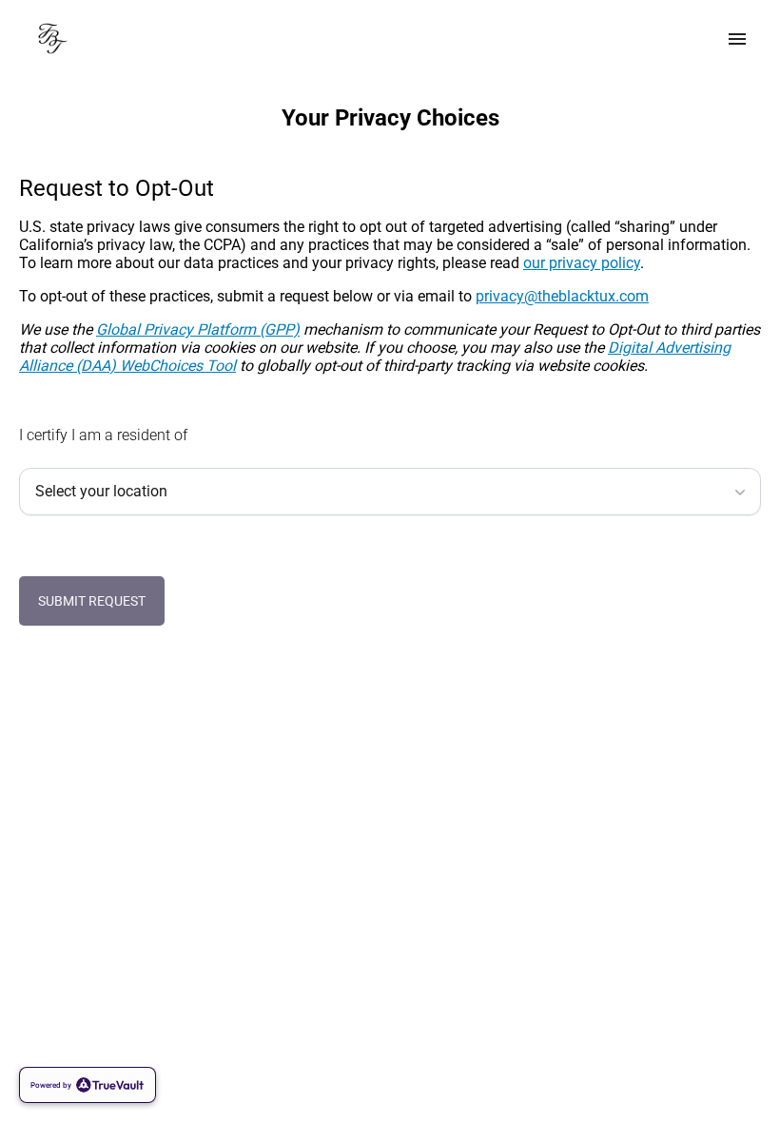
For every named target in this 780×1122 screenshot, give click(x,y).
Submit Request (92, 601)
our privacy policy (581, 263)
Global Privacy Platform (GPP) (198, 329)
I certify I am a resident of (103, 435)
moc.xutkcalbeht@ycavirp (562, 296)
